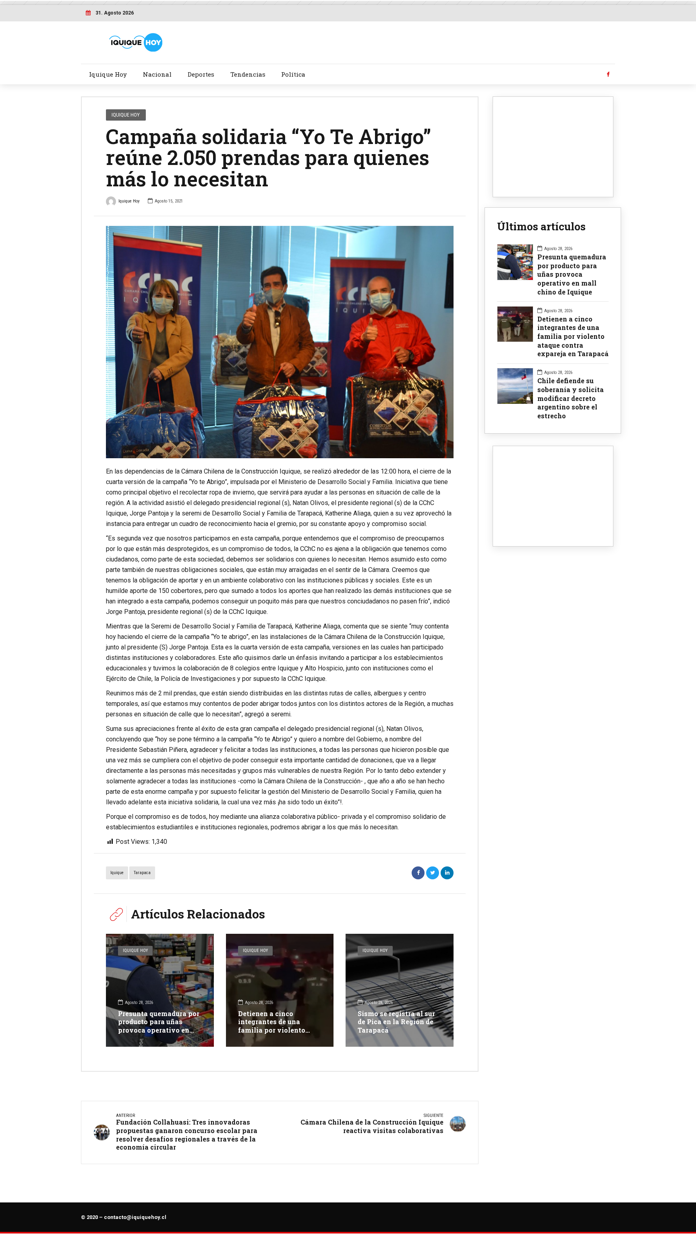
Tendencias (247, 74)
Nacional (157, 74)
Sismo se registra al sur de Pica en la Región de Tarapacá (396, 1022)
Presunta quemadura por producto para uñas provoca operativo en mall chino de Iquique (158, 1026)
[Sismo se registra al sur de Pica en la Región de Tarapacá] (399, 990)
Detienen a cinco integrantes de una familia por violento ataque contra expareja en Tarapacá (276, 1030)
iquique (117, 872)
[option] (280, 342)
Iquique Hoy (108, 74)
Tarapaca (142, 872)
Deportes (201, 74)
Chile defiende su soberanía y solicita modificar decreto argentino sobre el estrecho (570, 398)
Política (293, 74)
